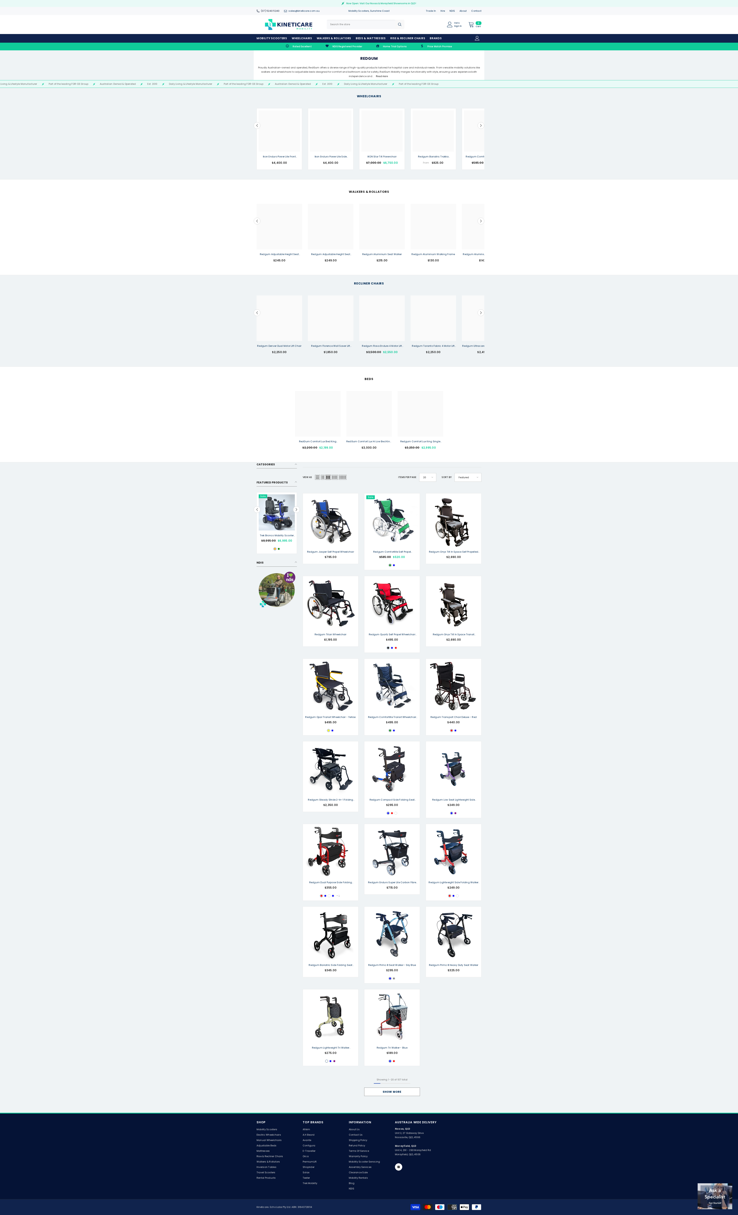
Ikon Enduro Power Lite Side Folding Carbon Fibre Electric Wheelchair (330, 157)
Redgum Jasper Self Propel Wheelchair (330, 551)
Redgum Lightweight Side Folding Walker (453, 883)
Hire (442, 10)
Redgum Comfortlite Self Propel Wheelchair (392, 552)
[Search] (365, 24)
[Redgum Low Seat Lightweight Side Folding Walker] (453, 769)
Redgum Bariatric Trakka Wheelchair (433, 157)
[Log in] (477, 38)
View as (307, 477)
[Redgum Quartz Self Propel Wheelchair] (392, 604)
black (388, 647)
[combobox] (361, 24)
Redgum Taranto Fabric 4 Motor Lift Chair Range (433, 346)
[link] (299, 46)
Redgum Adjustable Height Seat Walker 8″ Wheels (330, 254)
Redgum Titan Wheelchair (331, 634)
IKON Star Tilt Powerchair (381, 156)
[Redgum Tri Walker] (392, 1017)
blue (393, 565)
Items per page (407, 477)
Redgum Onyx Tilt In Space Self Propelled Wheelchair (453, 552)
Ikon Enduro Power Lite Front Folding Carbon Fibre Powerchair (279, 157)
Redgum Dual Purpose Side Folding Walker (330, 883)
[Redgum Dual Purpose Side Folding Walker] (330, 851)
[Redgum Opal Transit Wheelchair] (330, 686)
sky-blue (451, 813)
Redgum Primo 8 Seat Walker (392, 965)
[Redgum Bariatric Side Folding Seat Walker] (330, 934)
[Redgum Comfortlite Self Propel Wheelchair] (392, 521)
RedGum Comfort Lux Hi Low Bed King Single (369, 442)
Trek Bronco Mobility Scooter (277, 536)
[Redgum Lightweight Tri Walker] (330, 1017)
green (278, 548)
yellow (328, 730)
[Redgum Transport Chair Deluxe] (453, 686)
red (395, 647)
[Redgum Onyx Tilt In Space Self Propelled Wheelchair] (453, 521)
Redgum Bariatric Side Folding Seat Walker (330, 965)
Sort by (447, 477)
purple (455, 813)
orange (274, 548)
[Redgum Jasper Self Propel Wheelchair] (330, 521)
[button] (257, 125)
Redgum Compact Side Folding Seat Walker (392, 800)
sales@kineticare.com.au (304, 10)
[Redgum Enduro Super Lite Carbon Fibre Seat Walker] (392, 851)
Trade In (431, 10)
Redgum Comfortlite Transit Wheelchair (392, 717)
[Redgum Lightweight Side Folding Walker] (453, 851)
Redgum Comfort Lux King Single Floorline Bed (420, 442)
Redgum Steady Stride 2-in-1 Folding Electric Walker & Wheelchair (330, 800)
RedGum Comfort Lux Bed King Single (317, 442)
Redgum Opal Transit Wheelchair (330, 717)
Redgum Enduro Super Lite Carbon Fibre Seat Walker (392, 883)
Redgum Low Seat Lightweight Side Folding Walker (453, 800)
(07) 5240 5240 (270, 10)
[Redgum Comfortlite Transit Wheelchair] (392, 686)
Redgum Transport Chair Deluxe (453, 717)
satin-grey (393, 978)
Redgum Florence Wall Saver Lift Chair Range (330, 346)
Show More (392, 1092)
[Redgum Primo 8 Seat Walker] (392, 934)
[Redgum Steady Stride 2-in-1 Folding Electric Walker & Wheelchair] (330, 769)
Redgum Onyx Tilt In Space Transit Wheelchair (454, 635)
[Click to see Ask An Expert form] (715, 1196)
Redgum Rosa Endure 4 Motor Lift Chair (382, 346)
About (463, 10)
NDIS (452, 10)
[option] (279, 139)
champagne (326, 1061)
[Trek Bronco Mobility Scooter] (277, 512)
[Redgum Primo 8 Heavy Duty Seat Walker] (453, 934)
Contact (476, 10)
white (395, 813)
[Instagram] (398, 1167)
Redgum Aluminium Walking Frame (433, 254)
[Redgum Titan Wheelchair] (330, 604)
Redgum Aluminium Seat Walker (382, 254)
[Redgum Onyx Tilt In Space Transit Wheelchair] (453, 604)
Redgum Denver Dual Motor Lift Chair (279, 346)
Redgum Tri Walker (392, 1047)
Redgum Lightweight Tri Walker (330, 1048)
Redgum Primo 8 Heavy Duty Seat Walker (453, 965)
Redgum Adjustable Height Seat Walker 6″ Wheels (279, 254)
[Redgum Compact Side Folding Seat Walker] (392, 769)
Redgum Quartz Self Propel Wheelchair (392, 635)
